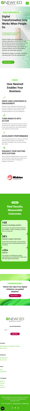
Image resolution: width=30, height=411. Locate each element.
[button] (8, 62)
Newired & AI (3, 348)
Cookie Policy (25, 403)
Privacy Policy (16, 403)
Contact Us (3, 387)
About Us (2, 381)
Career (2, 385)
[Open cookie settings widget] (2, 408)
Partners (2, 383)
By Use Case (3, 360)
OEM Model (3, 371)
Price (1, 369)
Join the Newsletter (15, 326)
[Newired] (11, 3)
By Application (4, 358)
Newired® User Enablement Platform (10, 346)
